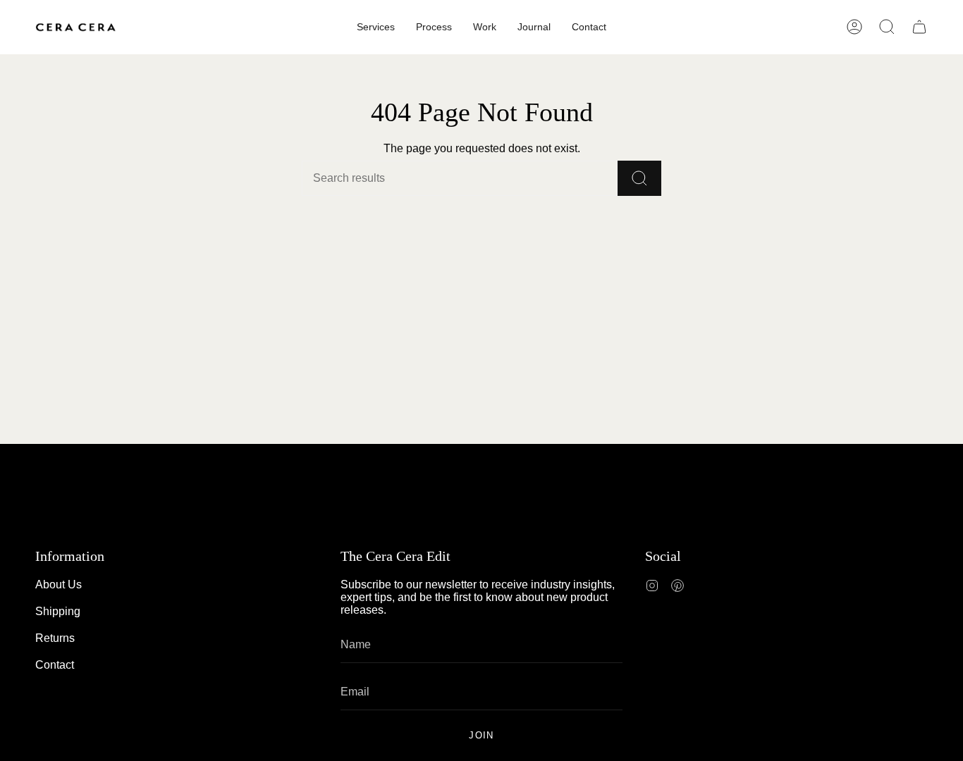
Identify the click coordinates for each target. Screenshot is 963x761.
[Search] (639, 178)
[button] (887, 27)
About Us (58, 584)
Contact (54, 665)
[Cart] (919, 27)
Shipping (57, 611)
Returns (55, 638)
